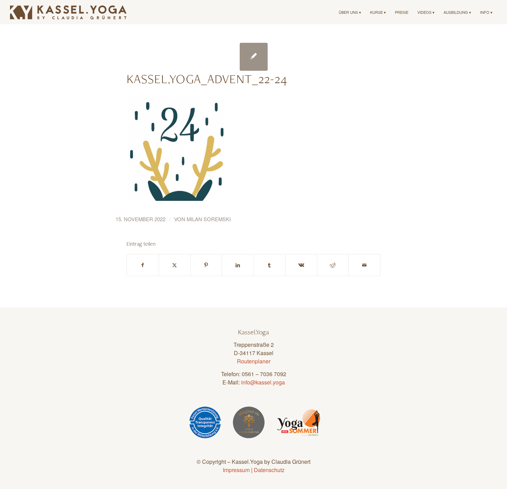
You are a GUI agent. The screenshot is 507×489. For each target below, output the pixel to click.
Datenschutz (269, 470)
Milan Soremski (209, 219)
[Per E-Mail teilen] (364, 265)
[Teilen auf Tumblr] (269, 265)
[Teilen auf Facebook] (143, 265)
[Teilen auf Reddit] (333, 265)
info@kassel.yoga (263, 382)
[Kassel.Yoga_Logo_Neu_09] (68, 12)
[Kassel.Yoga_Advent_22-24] (254, 57)
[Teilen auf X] (174, 265)
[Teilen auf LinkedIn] (238, 265)
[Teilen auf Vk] (301, 265)
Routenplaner (253, 361)
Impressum (236, 470)
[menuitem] (350, 12)
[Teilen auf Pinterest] (206, 265)
